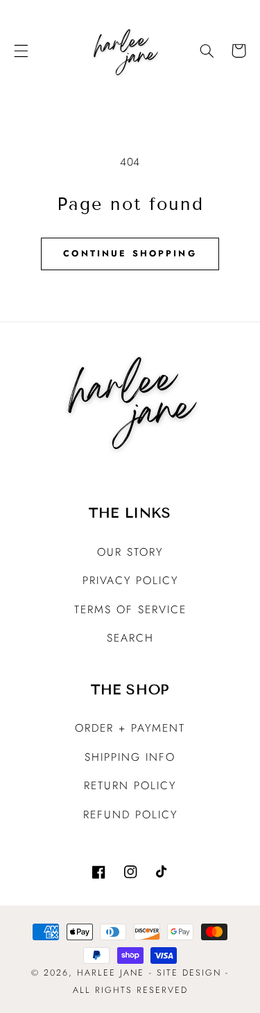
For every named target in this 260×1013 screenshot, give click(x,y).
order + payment (130, 728)
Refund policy (130, 814)
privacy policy (130, 580)
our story (130, 552)
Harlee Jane (110, 973)
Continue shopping (130, 253)
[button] (21, 51)
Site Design (189, 973)
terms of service (130, 609)
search (130, 638)
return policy (130, 785)
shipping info (130, 757)
